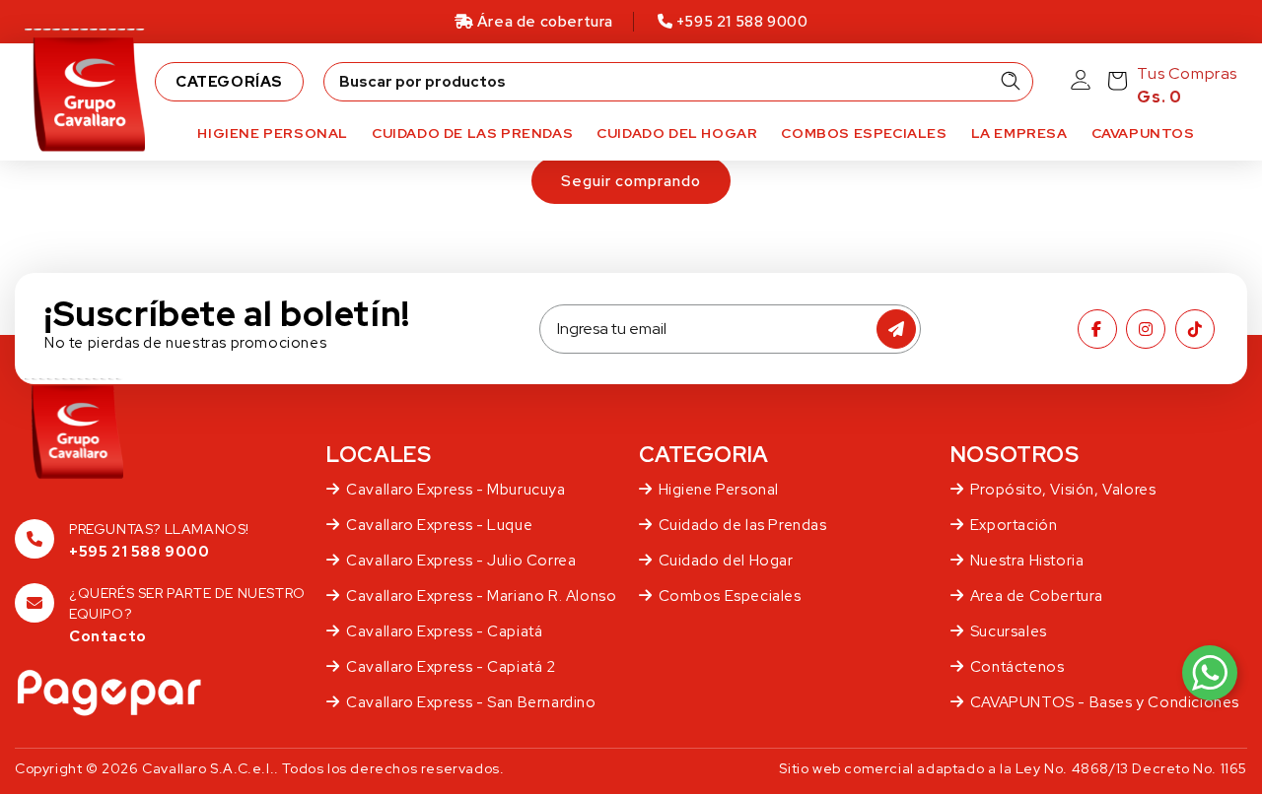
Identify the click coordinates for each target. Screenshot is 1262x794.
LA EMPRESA (1019, 133)
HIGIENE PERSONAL (272, 133)
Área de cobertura (545, 22)
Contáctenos (1017, 667)
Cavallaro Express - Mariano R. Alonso (481, 596)
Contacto (108, 636)
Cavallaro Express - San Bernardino (471, 702)
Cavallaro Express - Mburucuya (455, 489)
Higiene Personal (719, 489)
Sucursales (1008, 631)
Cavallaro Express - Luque (439, 525)
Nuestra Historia (1027, 560)
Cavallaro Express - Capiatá (444, 631)
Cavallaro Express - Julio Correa (461, 560)
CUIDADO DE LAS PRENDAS (472, 133)
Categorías (229, 82)
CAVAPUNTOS (1143, 133)
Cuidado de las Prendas (743, 525)
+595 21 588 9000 (739, 22)
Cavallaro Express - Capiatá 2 (450, 667)
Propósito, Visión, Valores (1063, 489)
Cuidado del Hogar (726, 560)
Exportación (1014, 525)
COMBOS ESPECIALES (863, 133)
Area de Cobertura (1036, 596)
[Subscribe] (896, 329)
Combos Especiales (730, 596)
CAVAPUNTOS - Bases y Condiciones (1104, 702)
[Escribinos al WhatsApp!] (1209, 672)
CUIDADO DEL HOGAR (676, 133)
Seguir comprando (631, 181)
